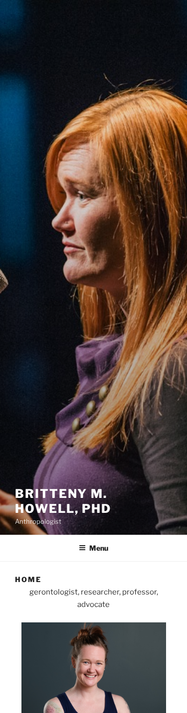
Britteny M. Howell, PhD (63, 501)
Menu (98, 548)
